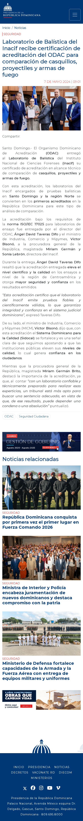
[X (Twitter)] (25, 788)
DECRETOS (19, 772)
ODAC (9, 416)
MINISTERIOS (41, 778)
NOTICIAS (61, 767)
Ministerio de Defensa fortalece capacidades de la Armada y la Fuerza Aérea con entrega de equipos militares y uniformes (38, 671)
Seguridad (12, 34)
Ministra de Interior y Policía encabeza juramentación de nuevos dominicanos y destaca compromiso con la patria (37, 595)
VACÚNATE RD (43, 772)
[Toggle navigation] (75, 15)
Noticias (20, 28)
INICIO (19, 767)
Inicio (6, 28)
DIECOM (65, 772)
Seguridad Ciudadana (33, 416)
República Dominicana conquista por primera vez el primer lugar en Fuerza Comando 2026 (40, 522)
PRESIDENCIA (39, 767)
